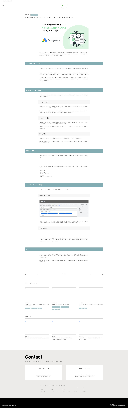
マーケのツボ (76, 389)
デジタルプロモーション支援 (54, 391)
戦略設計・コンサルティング (54, 389)
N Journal (75, 393)
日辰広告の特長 (42, 391)
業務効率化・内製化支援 (66, 391)
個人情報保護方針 (83, 391)
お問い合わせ (83, 389)
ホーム (41, 387)
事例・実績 (75, 387)
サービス (49, 387)
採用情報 (75, 391)
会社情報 (41, 393)
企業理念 (41, 389)
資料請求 (82, 387)
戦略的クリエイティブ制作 (67, 389)
